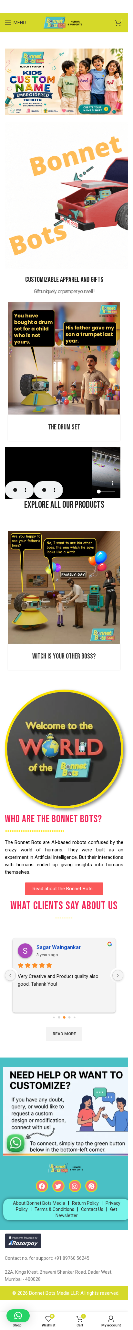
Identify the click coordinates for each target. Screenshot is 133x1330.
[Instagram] (75, 1186)
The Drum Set (64, 427)
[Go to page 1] (54, 1017)
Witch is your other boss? (64, 656)
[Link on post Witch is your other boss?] (64, 587)
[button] (18, 1315)
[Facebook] (42, 1186)
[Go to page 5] (74, 1017)
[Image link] (64, 81)
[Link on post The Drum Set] (64, 358)
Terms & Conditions (54, 1209)
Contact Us (92, 1209)
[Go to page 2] (59, 1017)
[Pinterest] (91, 1186)
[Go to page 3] (64, 1017)
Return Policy (85, 1203)
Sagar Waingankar (58, 947)
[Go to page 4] (69, 1017)
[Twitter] (58, 1186)
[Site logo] (64, 22)
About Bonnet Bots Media (39, 1203)
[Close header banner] (120, 6)
